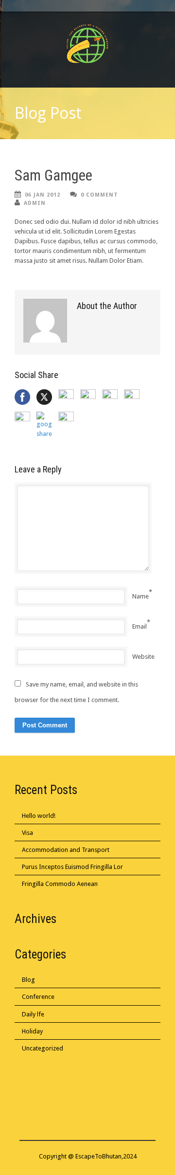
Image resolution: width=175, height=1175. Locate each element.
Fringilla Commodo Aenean (60, 883)
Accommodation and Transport (65, 849)
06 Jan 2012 (42, 195)
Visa (27, 832)
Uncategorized (42, 1048)
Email (139, 626)
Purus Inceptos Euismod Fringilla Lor (72, 866)
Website (143, 656)
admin (35, 203)
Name (140, 596)
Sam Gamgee (53, 175)
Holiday (32, 1031)
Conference (38, 996)
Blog (28, 979)
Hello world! (38, 815)
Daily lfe (33, 1014)
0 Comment (99, 195)
